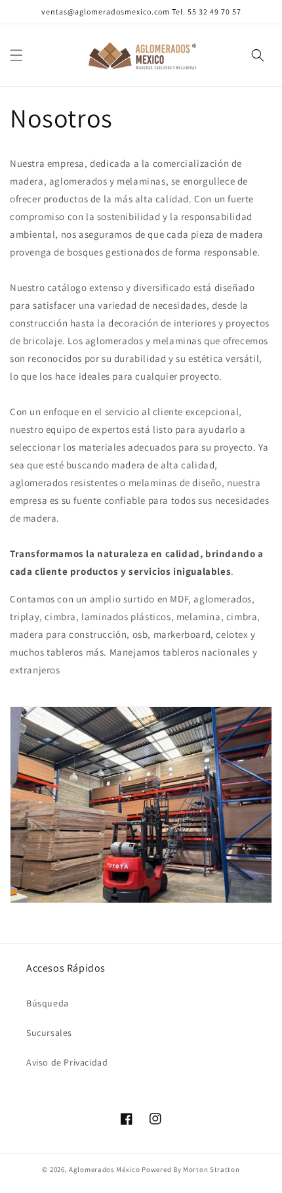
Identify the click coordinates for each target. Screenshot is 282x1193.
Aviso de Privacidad (67, 1062)
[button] (16, 55)
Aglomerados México (104, 1169)
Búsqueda (47, 1003)
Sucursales (49, 1033)
